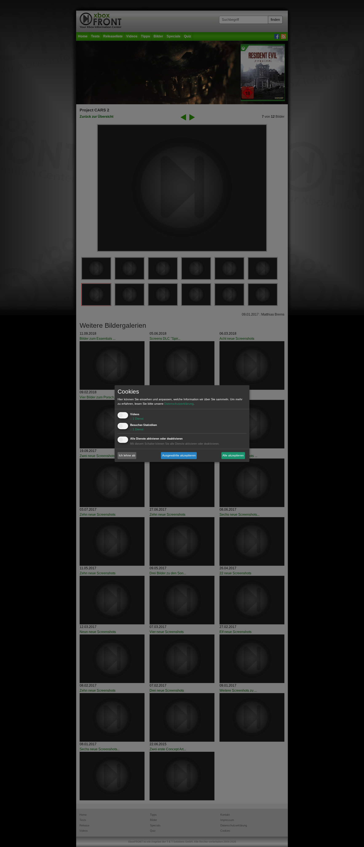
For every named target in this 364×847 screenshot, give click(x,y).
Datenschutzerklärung (179, 403)
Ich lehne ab (127, 455)
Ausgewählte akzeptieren (179, 455)
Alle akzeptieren (233, 455)
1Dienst (136, 418)
